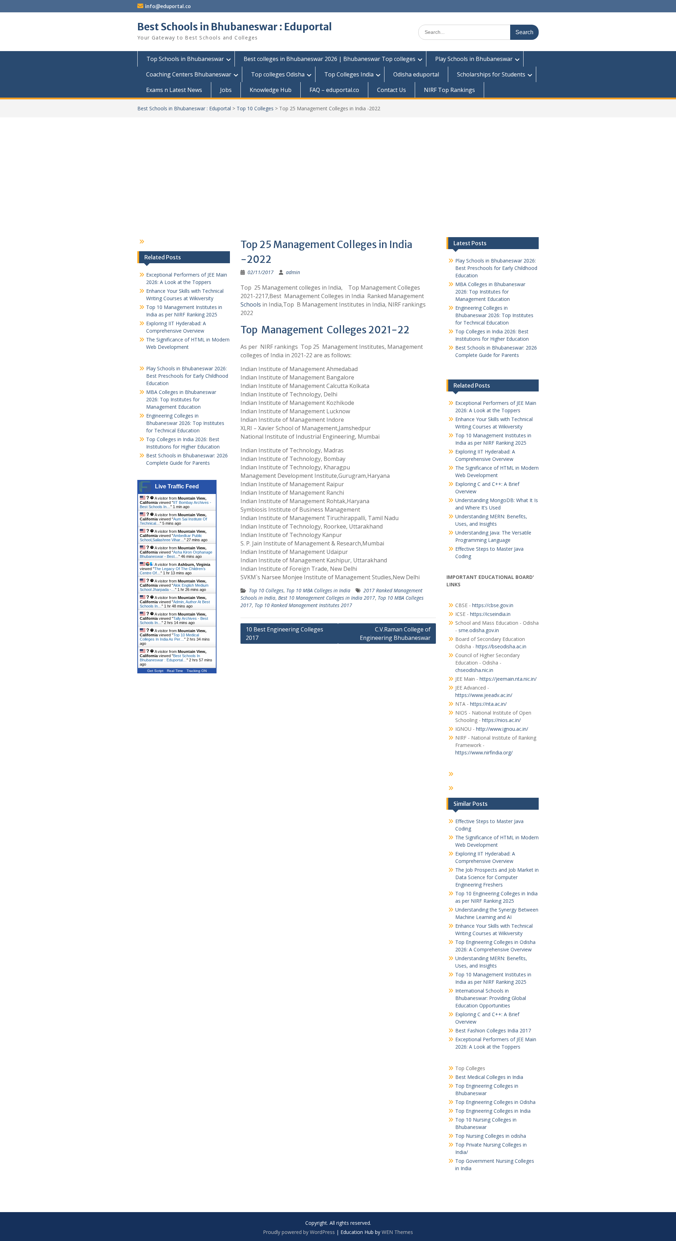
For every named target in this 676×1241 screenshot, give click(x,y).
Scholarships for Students (491, 74)
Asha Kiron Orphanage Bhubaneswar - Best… (176, 554)
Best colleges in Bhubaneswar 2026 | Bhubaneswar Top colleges (329, 59)
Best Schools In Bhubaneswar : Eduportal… (170, 658)
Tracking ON (197, 671)
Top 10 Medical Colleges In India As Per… (169, 637)
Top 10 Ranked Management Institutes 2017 (303, 605)
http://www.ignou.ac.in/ (501, 729)
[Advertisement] (338, 170)
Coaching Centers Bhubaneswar (188, 74)
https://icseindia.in (490, 614)
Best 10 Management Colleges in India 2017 (326, 597)
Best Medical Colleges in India (489, 1077)
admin (293, 272)
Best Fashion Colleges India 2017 (493, 1030)
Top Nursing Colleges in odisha (490, 1135)
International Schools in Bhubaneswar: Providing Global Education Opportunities (490, 998)
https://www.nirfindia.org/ (484, 752)
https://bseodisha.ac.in (501, 646)
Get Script (155, 671)
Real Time (175, 671)
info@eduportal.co (168, 6)
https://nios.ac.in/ (501, 720)
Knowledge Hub (271, 90)
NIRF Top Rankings (449, 90)
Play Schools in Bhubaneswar (474, 59)
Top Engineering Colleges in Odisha (495, 1102)
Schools (250, 304)
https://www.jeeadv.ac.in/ (483, 695)
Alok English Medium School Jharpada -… (174, 587)
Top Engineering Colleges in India (493, 1110)
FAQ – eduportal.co (334, 90)
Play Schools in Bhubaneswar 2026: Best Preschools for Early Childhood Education (496, 268)
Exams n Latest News (174, 90)
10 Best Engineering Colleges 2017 (284, 633)
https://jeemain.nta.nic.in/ (508, 678)
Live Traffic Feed (177, 486)
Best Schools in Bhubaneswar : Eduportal (234, 26)
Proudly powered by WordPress (299, 1232)
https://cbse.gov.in (492, 605)
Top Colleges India (349, 74)
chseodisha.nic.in (474, 670)
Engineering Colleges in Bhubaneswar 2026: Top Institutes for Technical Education (494, 315)
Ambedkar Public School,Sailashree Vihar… (171, 537)
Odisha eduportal (416, 74)
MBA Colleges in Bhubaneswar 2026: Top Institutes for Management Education (490, 291)
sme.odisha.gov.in (478, 630)
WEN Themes (397, 1232)
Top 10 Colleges (255, 108)
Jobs (226, 90)
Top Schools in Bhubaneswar (185, 59)
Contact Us (391, 90)
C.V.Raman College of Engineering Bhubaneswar (395, 633)
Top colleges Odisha (278, 74)
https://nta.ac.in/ (488, 703)
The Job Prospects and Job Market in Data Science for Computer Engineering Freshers (497, 877)
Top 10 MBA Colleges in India (318, 590)
